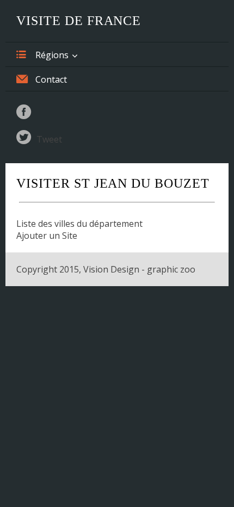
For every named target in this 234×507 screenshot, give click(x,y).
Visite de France (78, 21)
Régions (52, 55)
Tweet (49, 139)
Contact (51, 79)
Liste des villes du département (79, 224)
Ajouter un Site (46, 236)
